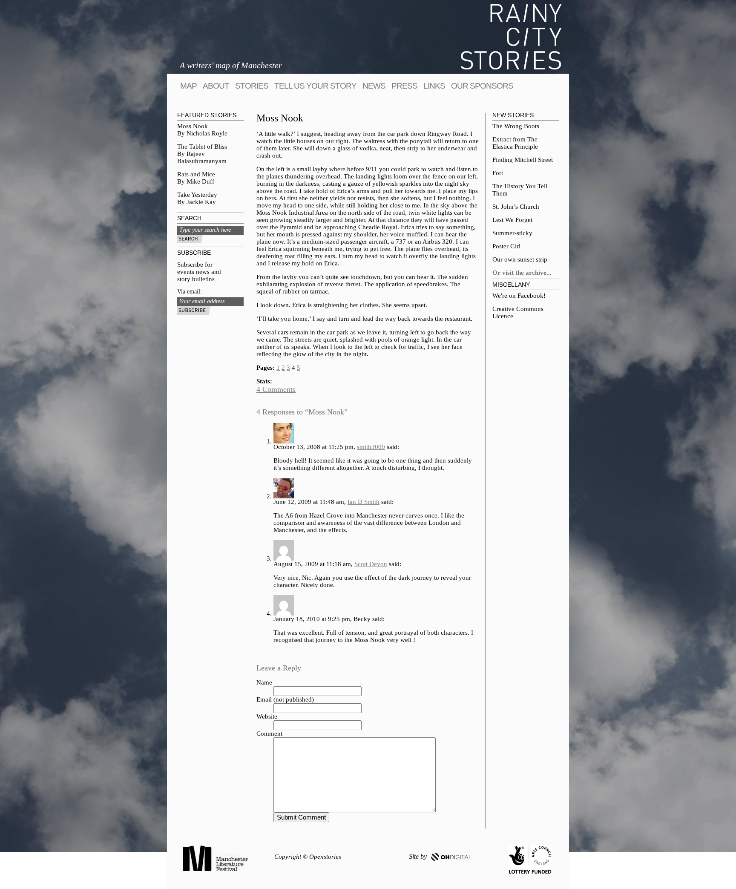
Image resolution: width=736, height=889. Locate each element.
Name (264, 682)
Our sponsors (482, 85)
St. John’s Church (515, 206)
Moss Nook (192, 126)
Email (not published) (285, 699)
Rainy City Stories (511, 36)
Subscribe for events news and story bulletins (199, 271)
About (216, 85)
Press (404, 85)
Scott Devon (370, 564)
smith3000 (371, 446)
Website (266, 716)
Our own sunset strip (519, 259)
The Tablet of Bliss (202, 146)
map (188, 85)
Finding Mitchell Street (522, 159)
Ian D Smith (364, 501)
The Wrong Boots (515, 126)
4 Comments (276, 389)
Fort (497, 173)
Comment (269, 733)
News (373, 85)
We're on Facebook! (519, 295)
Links (434, 85)
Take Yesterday (197, 194)
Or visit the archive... (522, 272)
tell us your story (315, 85)
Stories (251, 85)
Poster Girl (506, 246)
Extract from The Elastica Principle (515, 143)
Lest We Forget (512, 219)
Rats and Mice (196, 174)
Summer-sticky (512, 233)
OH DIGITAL (451, 857)
